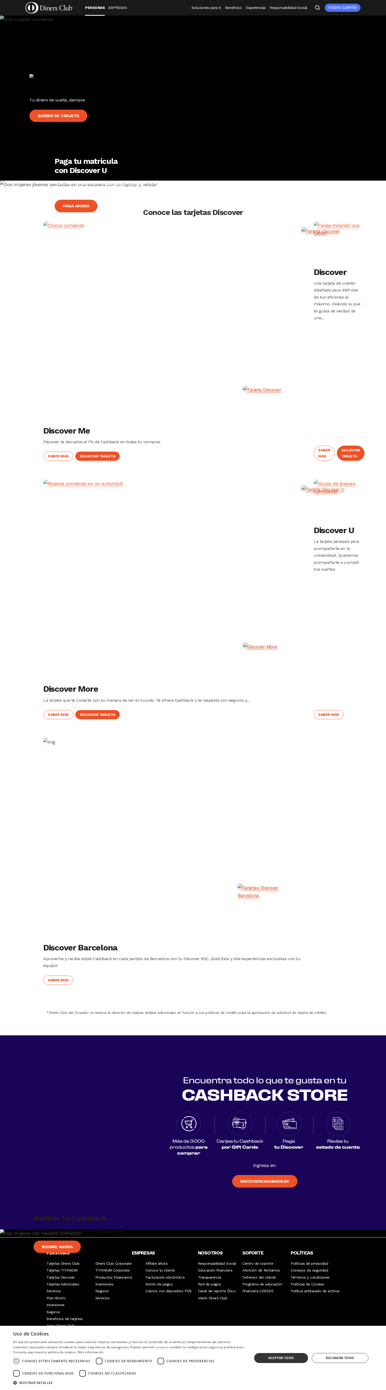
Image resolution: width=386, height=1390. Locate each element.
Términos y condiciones (310, 1277)
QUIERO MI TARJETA (58, 115)
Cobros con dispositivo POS (168, 1291)
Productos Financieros (113, 1277)
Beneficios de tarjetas (64, 1319)
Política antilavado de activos (315, 1291)
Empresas (117, 8)
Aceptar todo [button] (281, 1358)
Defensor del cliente (259, 1277)
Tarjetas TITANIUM (61, 1270)
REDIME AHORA (57, 1246)
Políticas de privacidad (309, 1263)
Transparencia (209, 1277)
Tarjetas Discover (60, 1277)
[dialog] (193, 1358)
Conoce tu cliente (160, 1270)
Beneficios (233, 8)
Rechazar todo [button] (340, 1358)
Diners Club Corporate (113, 1263)
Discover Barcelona (80, 948)
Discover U (334, 530)
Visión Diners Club (212, 1298)
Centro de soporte (257, 1263)
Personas (95, 8)
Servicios (53, 1291)
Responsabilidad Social (288, 8)
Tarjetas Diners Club (62, 1263)
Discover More (70, 689)
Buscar (317, 7)
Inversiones (55, 1305)
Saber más (58, 456)
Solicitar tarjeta (97, 456)
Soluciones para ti (206, 8)
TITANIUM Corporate (112, 1270)
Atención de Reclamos (261, 1270)
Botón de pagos (159, 1284)
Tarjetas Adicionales (62, 1284)
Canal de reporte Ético (217, 1291)
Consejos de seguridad (309, 1270)
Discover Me (66, 431)
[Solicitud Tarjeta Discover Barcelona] (269, 915)
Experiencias (255, 8)
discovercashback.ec (264, 1181)
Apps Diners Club (60, 1325)
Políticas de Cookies (307, 1284)
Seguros (53, 1312)
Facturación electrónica (164, 1277)
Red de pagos (209, 1284)
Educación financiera (215, 1270)
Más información (91, 1352)
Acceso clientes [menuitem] (342, 7)
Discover (330, 272)
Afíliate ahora (156, 1263)
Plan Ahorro (56, 1298)
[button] (129, 1383)
